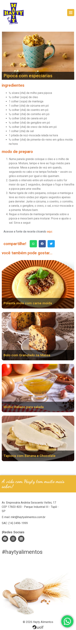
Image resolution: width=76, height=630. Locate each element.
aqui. (50, 231)
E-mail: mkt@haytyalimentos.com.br (23, 517)
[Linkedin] (21, 539)
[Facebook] (5, 539)
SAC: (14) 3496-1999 (15, 523)
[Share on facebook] (42, 243)
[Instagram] (13, 539)
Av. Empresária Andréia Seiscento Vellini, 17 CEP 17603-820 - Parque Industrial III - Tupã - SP (30, 507)
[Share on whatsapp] (33, 243)
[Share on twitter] (51, 243)
